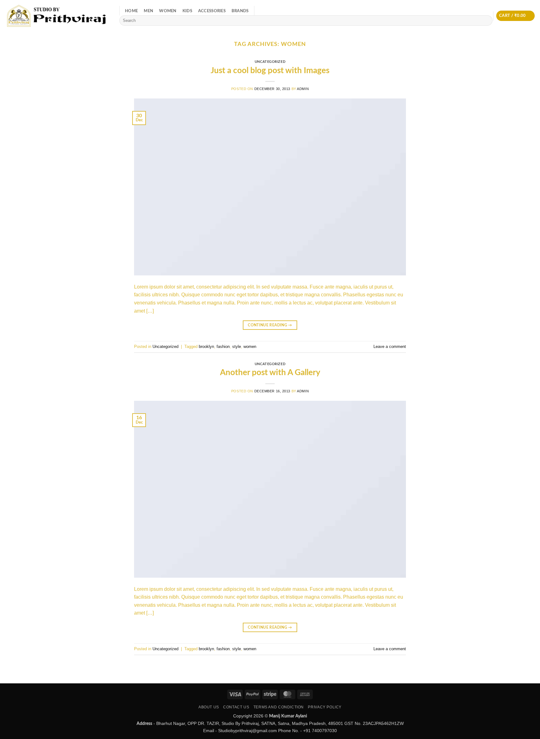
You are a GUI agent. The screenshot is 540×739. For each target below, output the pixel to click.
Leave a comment (389, 346)
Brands (240, 11)
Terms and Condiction (278, 707)
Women (167, 11)
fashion (223, 346)
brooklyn (206, 346)
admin (303, 89)
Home (131, 11)
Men (148, 11)
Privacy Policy (325, 707)
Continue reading (270, 325)
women (249, 346)
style (236, 346)
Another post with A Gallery (270, 373)
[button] (515, 16)
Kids (187, 11)
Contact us (236, 707)
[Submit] (487, 20)
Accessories (212, 11)
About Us (208, 707)
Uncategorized (270, 61)
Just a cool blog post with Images (270, 71)
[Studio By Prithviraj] (57, 16)
